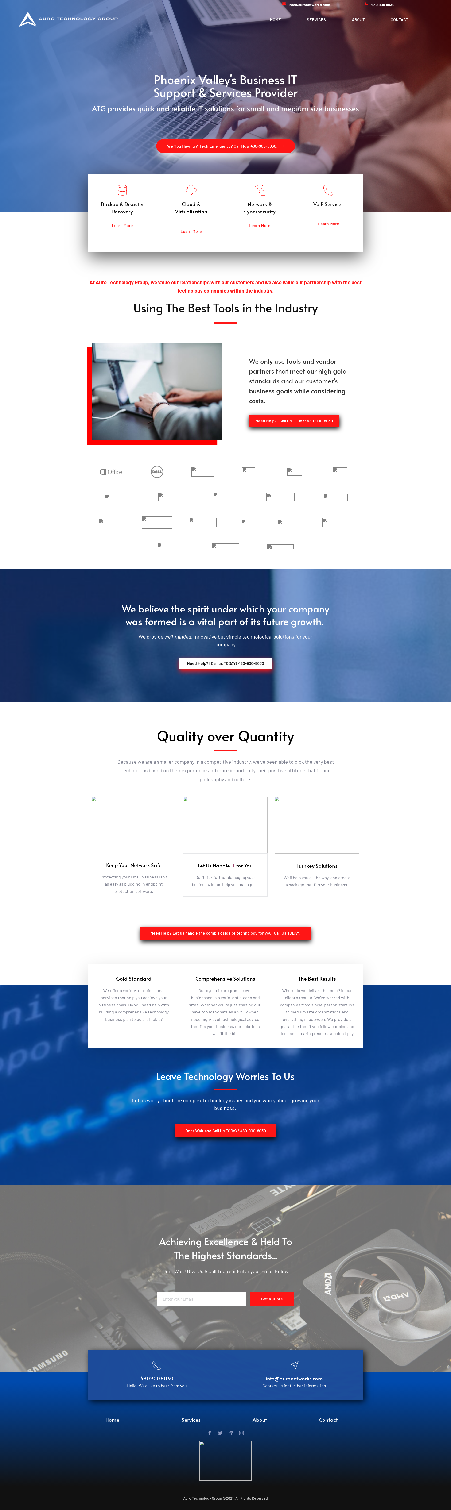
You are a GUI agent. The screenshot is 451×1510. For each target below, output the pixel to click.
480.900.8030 (156, 1378)
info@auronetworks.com (294, 1378)
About (260, 1419)
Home (112, 1419)
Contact (328, 1419)
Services (191, 1419)
